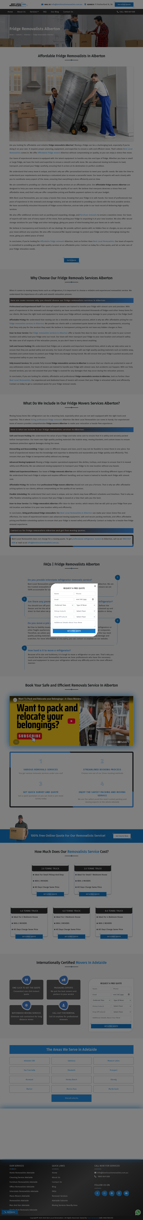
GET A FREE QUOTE (74, 631)
